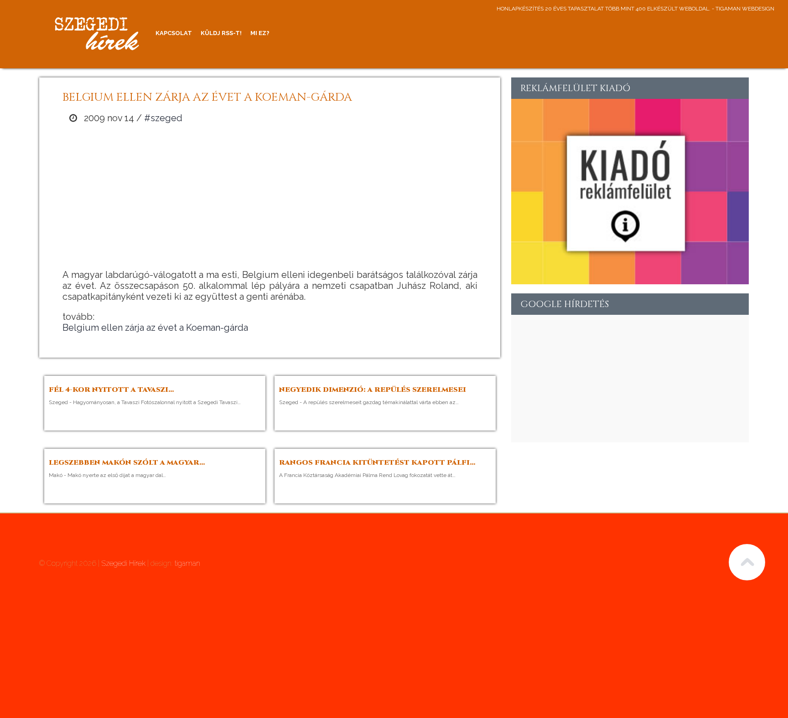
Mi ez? (260, 33)
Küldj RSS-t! (221, 33)
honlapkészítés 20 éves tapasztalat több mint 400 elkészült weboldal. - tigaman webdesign (635, 8)
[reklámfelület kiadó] (630, 281)
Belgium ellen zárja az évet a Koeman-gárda (155, 327)
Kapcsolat (174, 33)
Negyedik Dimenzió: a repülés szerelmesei (372, 390)
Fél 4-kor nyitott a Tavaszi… (111, 390)
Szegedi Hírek (123, 563)
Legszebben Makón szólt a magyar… (127, 462)
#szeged (163, 118)
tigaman (187, 563)
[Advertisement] (269, 196)
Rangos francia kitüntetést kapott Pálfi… (377, 462)
